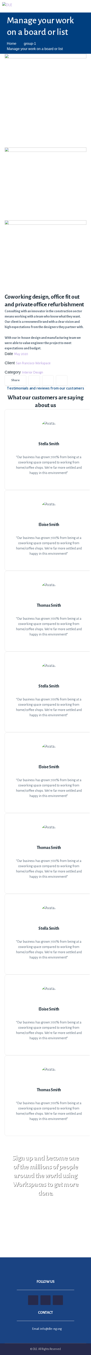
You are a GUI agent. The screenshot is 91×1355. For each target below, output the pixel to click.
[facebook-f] (47, 380)
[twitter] (34, 380)
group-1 (30, 43)
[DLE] (7, 5)
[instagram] (61, 380)
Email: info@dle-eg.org (47, 1328)
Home (11, 43)
